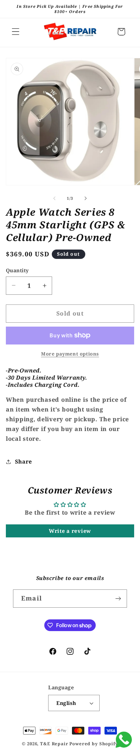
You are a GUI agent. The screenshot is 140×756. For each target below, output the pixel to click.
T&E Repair (54, 744)
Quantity (17, 270)
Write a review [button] (70, 530)
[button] (15, 31)
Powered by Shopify (93, 744)
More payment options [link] (70, 354)
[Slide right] (85, 198)
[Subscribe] (118, 598)
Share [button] (23, 461)
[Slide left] (54, 198)
